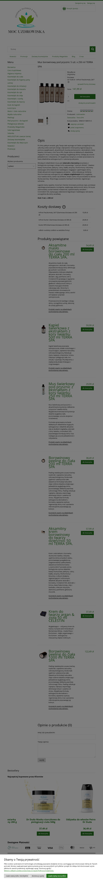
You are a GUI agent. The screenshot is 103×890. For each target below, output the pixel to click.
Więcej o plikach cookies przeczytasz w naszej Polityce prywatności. (29, 871)
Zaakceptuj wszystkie (57, 876)
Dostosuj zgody (38, 876)
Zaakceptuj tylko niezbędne (17, 876)
